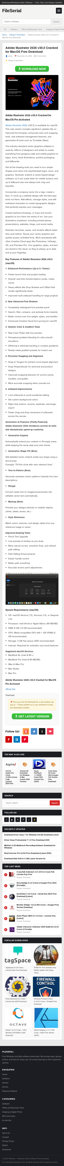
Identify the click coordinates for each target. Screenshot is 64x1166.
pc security (6, 1120)
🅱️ (26, 731)
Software (14, 29)
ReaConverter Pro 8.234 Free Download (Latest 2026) (27, 853)
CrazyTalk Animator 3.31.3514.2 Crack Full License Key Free (35, 873)
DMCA (5, 1145)
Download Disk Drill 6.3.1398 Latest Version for (25, 858)
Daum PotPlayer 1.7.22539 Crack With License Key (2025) (39, 776)
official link (10, 689)
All (5, 29)
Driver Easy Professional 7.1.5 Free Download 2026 (27, 840)
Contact (5, 1137)
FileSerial (11, 10)
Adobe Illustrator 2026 (16, 125)
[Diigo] (34, 731)
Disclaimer (6, 1149)
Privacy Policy (8, 1141)
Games (5, 1082)
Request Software (9, 1091)
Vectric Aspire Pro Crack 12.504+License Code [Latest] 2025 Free (11, 777)
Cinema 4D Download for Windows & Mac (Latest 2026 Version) (25, 776)
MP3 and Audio (8, 1116)
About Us (6, 1133)
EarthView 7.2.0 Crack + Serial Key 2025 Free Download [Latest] (37, 895)
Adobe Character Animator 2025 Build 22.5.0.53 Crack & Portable (38, 928)
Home (4, 34)
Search (56, 21)
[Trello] (17, 739)
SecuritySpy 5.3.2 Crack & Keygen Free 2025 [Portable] (37, 884)
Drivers (5, 1086)
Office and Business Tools (32, 29)
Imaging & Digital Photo (12, 1111)
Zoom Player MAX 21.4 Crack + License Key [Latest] (36, 917)
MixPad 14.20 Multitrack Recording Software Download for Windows (29, 846)
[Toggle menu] (59, 11)
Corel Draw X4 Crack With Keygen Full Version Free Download (53, 776)
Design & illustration (17, 34)
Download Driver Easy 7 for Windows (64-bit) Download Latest (31, 835)
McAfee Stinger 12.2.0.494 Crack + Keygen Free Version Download (38, 906)
